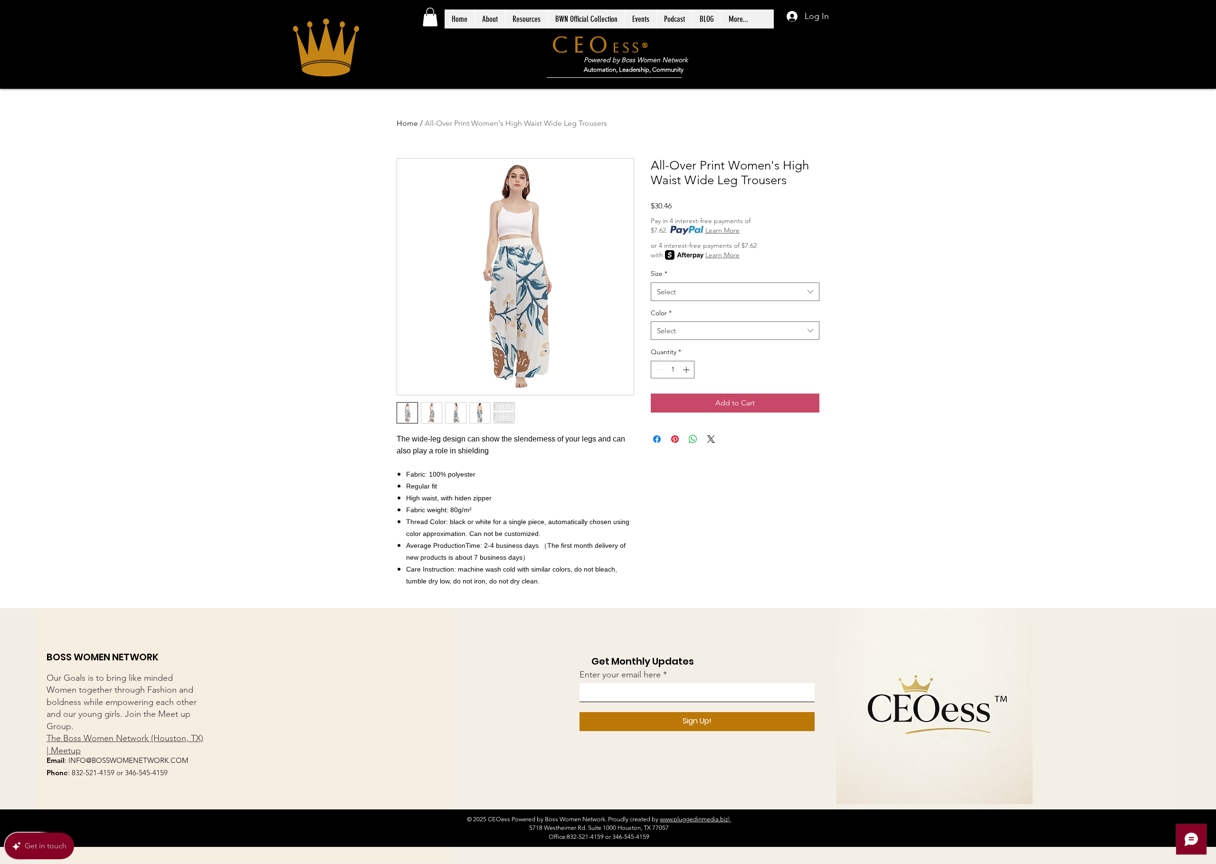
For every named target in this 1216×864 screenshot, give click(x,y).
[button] (430, 17)
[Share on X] (711, 439)
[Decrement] (658, 369)
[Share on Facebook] (657, 439)
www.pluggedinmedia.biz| (695, 819)
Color (661, 313)
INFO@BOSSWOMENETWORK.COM (128, 760)
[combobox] (735, 291)
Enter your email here (620, 674)
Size (659, 273)
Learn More (722, 230)
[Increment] (687, 369)
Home (407, 123)
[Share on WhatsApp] (693, 439)
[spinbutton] (672, 369)
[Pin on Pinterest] (675, 439)
